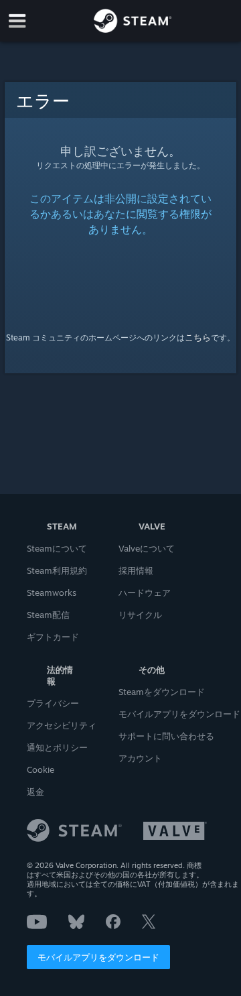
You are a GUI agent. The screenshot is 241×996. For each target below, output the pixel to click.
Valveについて (146, 548)
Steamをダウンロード (161, 691)
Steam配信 (48, 614)
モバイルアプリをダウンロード (98, 957)
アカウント (140, 758)
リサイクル (140, 614)
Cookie (40, 769)
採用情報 (135, 570)
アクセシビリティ (61, 725)
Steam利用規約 (57, 570)
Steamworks (51, 592)
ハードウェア (144, 592)
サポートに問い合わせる (166, 736)
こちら (198, 337)
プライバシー (53, 703)
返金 (35, 791)
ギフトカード (53, 636)
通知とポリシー (57, 747)
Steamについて (57, 548)
